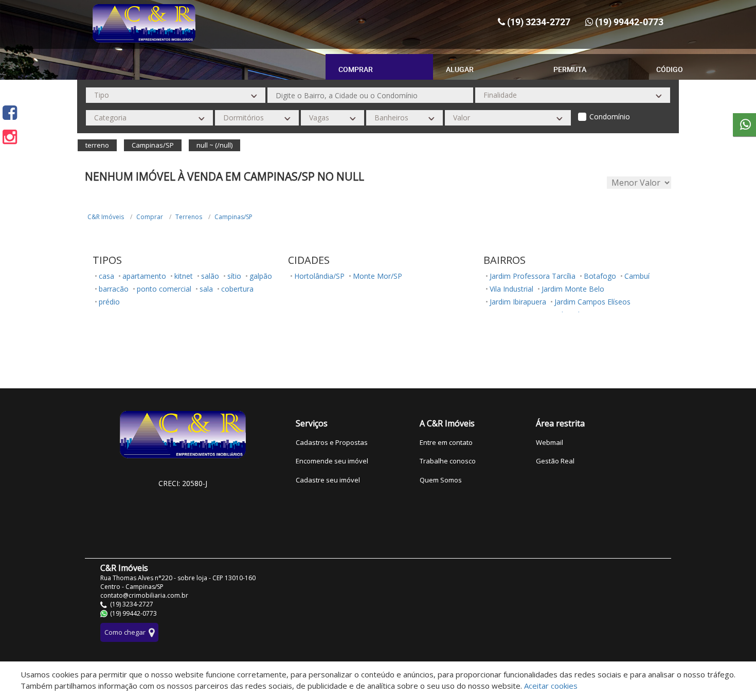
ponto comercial (164, 289)
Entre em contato (446, 442)
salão (210, 276)
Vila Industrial (511, 289)
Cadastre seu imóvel (328, 480)
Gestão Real (555, 460)
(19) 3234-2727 (538, 21)
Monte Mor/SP (377, 276)
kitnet (183, 276)
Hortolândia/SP (319, 276)
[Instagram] (10, 136)
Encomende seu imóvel (332, 460)
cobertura (237, 289)
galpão (260, 276)
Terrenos (188, 216)
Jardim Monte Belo (573, 289)
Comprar (149, 216)
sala (206, 289)
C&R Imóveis (105, 216)
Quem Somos (441, 480)
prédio (109, 302)
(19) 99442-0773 (629, 21)
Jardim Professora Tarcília (532, 276)
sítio (234, 276)
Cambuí (637, 276)
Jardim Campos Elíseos (592, 302)
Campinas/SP (233, 216)
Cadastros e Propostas (332, 442)
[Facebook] (10, 112)
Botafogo (600, 276)
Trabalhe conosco (448, 460)
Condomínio (609, 116)
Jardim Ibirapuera (518, 302)
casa (106, 276)
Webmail (549, 442)
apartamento (144, 276)
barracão (114, 289)
